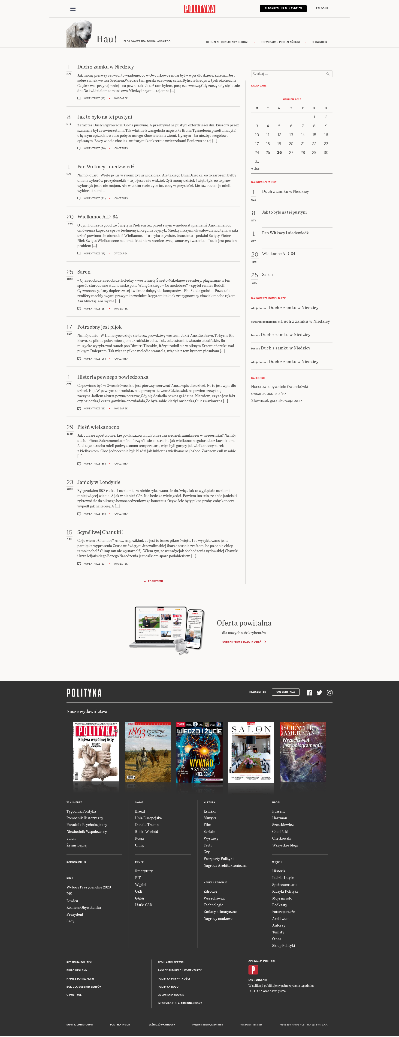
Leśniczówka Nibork (162, 1024)
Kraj (69, 878)
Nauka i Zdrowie (215, 882)
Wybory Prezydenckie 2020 (88, 887)
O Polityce (74, 994)
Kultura (209, 802)
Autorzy (278, 925)
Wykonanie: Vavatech (251, 1024)
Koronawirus (76, 862)
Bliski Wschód (146, 831)
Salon (71, 838)
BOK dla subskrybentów (84, 986)
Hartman (279, 817)
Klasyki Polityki (285, 891)
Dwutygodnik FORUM (79, 1024)
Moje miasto (282, 898)
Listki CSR (143, 904)
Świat (139, 802)
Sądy (70, 921)
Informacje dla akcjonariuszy (180, 1003)
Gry (207, 851)
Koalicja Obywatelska (83, 907)
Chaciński (280, 831)
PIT (138, 877)
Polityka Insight (121, 1024)
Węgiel (140, 884)
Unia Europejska (148, 817)
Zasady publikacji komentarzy (180, 970)
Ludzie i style (283, 877)
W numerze (74, 802)
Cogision (205, 1024)
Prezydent (74, 914)
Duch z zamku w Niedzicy (294, 307)
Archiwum (281, 918)
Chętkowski (281, 838)
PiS (69, 893)
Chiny (139, 845)
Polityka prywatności (174, 978)
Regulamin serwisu (171, 962)
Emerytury (144, 870)
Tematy (278, 932)
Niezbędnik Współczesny (86, 831)
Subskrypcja (285, 691)
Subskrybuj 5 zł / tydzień (283, 8)
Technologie (213, 904)
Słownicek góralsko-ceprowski (277, 400)
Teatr (208, 845)
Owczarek (121, 98)
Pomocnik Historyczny (84, 817)
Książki (210, 811)
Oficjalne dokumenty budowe (227, 42)
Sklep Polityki (283, 945)
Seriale (209, 831)
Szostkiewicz (283, 824)
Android (261, 980)
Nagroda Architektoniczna (225, 865)
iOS (250, 980)
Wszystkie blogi (285, 845)
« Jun (255, 168)
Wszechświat (214, 898)
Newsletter (257, 691)
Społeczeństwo (284, 884)
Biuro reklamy (77, 970)
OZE (138, 891)
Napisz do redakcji (80, 978)
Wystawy (211, 838)
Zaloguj (322, 8)
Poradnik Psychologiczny (86, 824)
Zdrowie (210, 891)
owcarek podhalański (269, 393)
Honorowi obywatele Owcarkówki (279, 386)
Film (207, 824)
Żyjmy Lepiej (77, 845)
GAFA (139, 898)
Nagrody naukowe (218, 918)
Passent (278, 811)
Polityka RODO (168, 986)
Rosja (139, 838)
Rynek (139, 862)
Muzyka (210, 817)
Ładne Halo (217, 1024)
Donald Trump (147, 824)
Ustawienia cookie (171, 994)
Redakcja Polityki (79, 962)
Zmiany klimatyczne (220, 911)
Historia (279, 870)
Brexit (140, 811)
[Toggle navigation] (72, 9)
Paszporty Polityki (219, 858)
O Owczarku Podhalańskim (280, 42)
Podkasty (279, 904)
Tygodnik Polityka (81, 811)
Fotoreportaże (283, 911)
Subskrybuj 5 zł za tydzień (241, 641)
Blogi (276, 802)
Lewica (72, 900)
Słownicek (319, 42)
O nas (276, 938)
